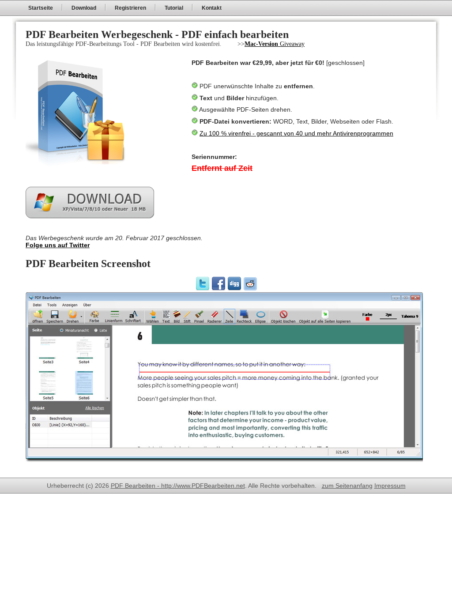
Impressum (390, 485)
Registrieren (130, 8)
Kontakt (212, 8)
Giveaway (275, 44)
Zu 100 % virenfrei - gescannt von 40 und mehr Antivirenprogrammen (296, 133)
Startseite (40, 8)
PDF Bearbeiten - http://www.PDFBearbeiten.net (178, 485)
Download (84, 8)
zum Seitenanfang (347, 485)
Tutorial (174, 8)
